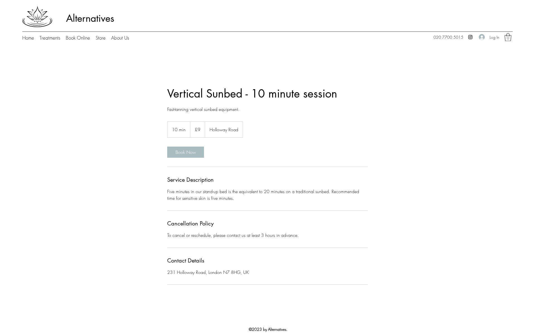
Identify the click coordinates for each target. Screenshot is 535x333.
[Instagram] (470, 37)
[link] (185, 152)
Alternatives (90, 18)
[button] (508, 37)
